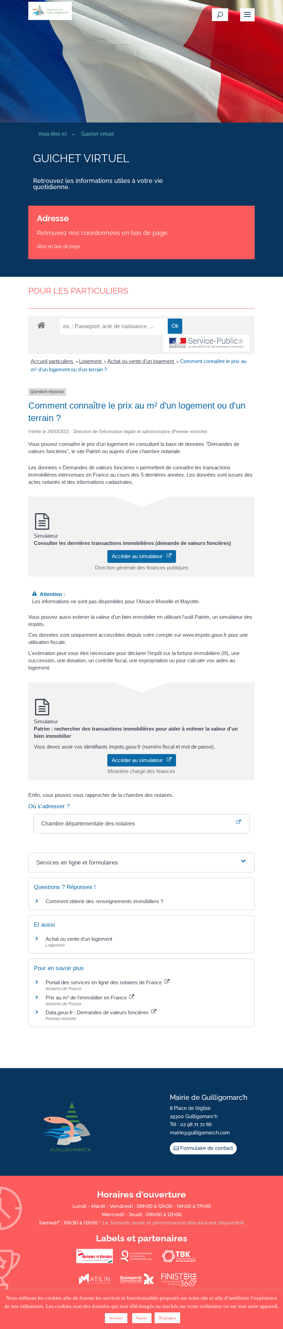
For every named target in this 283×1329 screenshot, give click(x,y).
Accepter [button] (116, 1318)
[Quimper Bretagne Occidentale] (136, 1261)
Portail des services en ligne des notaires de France (104, 982)
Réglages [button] (167, 1317)
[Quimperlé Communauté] (136, 1285)
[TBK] (178, 1261)
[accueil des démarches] (41, 325)
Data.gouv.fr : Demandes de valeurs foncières (98, 1012)
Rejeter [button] (141, 1318)
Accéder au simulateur (139, 556)
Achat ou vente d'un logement (141, 361)
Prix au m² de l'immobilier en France (87, 997)
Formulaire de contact (206, 1148)
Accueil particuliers (53, 361)
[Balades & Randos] (94, 1261)
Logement (91, 361)
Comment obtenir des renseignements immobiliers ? (104, 901)
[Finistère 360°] (178, 1285)
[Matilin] (94, 1285)
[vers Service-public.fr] (206, 343)
